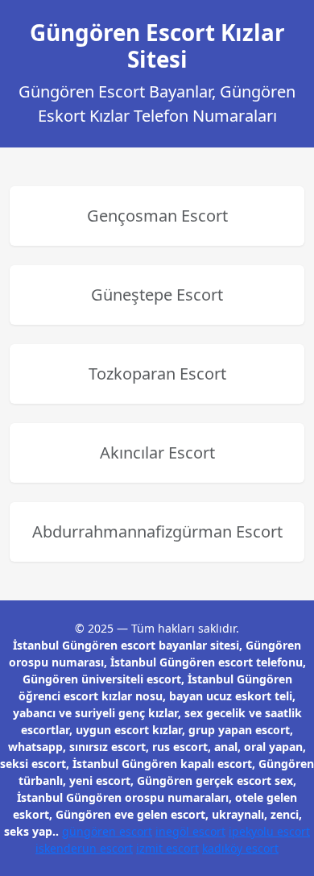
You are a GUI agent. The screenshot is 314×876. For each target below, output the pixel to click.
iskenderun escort (84, 848)
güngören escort (107, 831)
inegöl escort (190, 831)
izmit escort (167, 848)
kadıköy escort (240, 848)
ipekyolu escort (269, 831)
